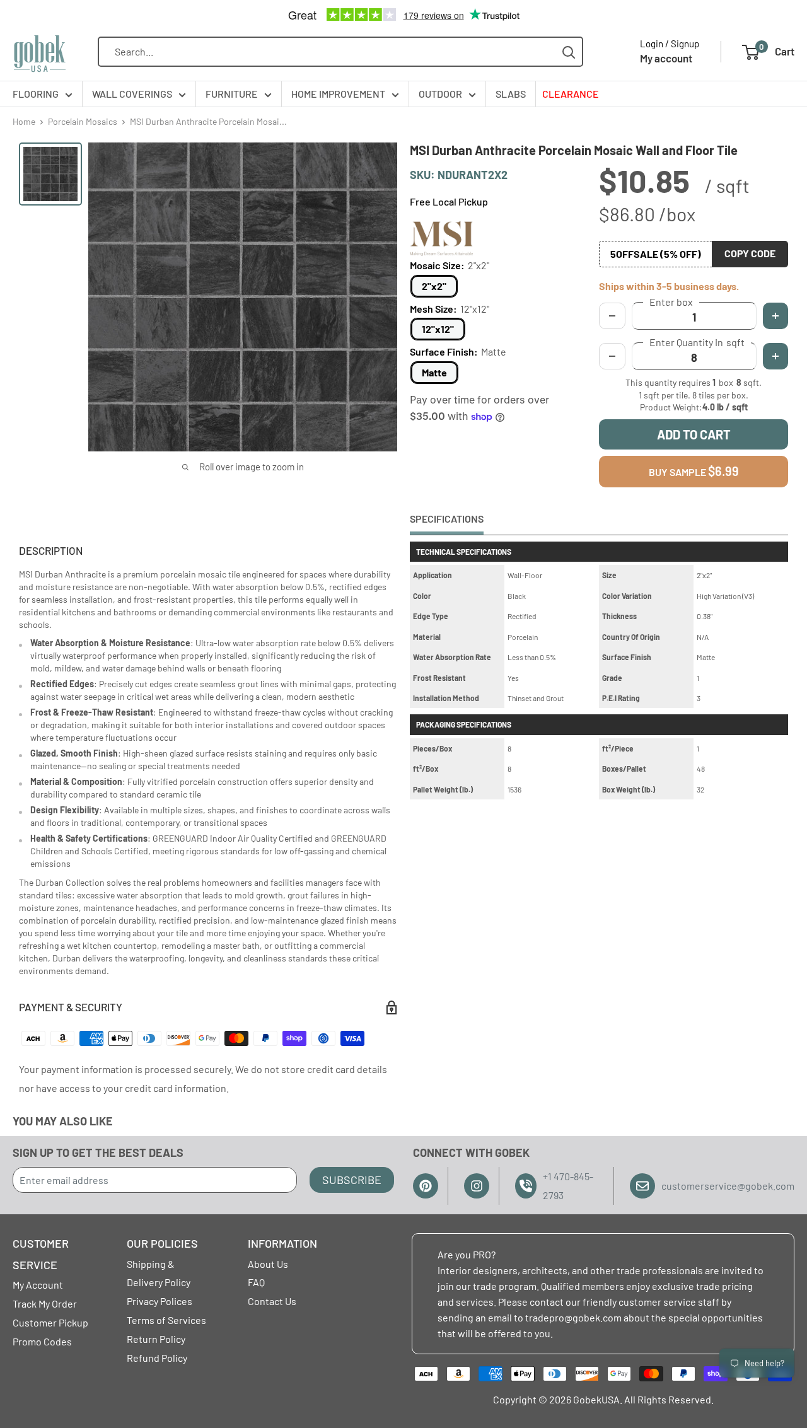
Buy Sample (694, 471)
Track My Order (45, 1303)
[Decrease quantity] (612, 356)
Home (24, 121)
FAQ (256, 1282)
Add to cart (694, 434)
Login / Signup (669, 43)
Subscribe (351, 1180)
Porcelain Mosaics (82, 121)
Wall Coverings (132, 94)
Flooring (36, 94)
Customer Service (41, 1254)
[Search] (569, 52)
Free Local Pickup (449, 201)
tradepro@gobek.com (573, 1317)
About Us (268, 1264)
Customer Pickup (50, 1322)
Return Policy (156, 1339)
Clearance (570, 94)
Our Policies (162, 1243)
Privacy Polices (159, 1301)
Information (282, 1243)
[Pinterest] (425, 1186)
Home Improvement (338, 94)
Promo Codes (42, 1341)
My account (666, 58)
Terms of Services (166, 1320)
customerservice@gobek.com (727, 1186)
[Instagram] (476, 1186)
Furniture (232, 94)
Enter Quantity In (697, 342)
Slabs (511, 94)
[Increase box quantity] (775, 316)
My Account (38, 1285)
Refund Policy (157, 1358)
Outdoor (440, 94)
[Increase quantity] (775, 356)
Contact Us (272, 1301)
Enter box (671, 302)
